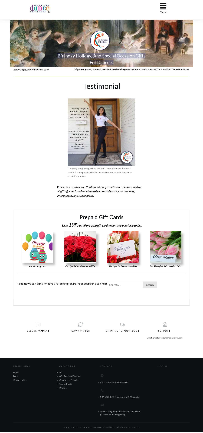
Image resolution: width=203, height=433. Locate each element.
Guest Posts (65, 383)
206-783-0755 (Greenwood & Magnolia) (120, 397)
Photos (63, 387)
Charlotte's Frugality (69, 380)
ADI (61, 372)
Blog (15, 376)
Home (16, 372)
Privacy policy (20, 380)
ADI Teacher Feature (69, 376)
